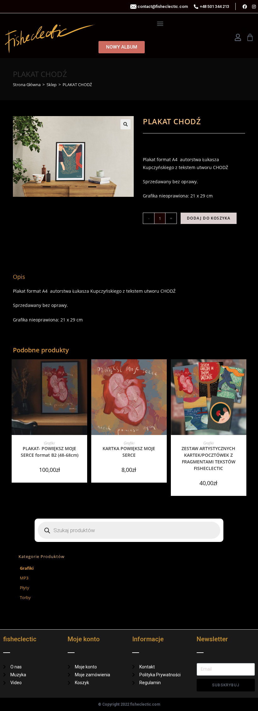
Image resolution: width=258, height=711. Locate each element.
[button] (160, 23)
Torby (25, 597)
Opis (129, 258)
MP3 (24, 578)
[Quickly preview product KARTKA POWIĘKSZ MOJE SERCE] (163, 370)
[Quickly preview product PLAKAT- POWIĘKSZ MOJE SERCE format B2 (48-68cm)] (84, 370)
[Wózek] (250, 37)
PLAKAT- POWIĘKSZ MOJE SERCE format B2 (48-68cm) (49, 451)
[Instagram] (254, 6)
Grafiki (49, 443)
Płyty (24, 588)
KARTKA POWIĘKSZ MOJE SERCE (129, 451)
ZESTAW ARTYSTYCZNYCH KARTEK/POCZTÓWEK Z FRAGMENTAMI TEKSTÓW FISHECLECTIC (208, 458)
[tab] (129, 259)
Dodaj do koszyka (208, 218)
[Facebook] (245, 6)
